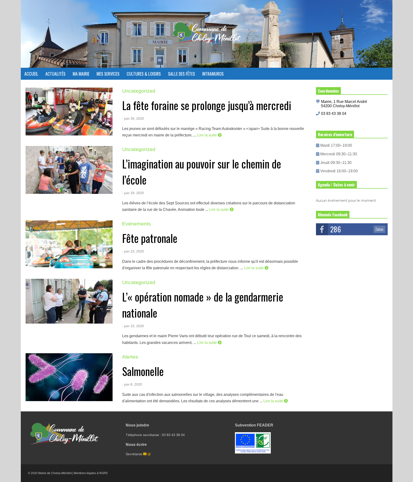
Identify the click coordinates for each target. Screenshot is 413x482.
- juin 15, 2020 (133, 326)
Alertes (130, 356)
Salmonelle (143, 371)
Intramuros (213, 74)
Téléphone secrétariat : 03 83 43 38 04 (155, 435)
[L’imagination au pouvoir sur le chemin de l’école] (69, 170)
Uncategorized (138, 91)
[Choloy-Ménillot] (206, 36)
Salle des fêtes (181, 74)
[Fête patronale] (69, 244)
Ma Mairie (81, 74)
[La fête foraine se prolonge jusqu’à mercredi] (69, 111)
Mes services (108, 74)
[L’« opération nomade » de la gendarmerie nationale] (69, 303)
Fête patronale (149, 238)
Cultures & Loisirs (144, 74)
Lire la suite (207, 135)
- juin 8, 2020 (132, 384)
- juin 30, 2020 (133, 118)
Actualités (55, 74)
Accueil (31, 74)
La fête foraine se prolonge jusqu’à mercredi (206, 105)
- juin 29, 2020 (133, 193)
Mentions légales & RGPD (91, 473)
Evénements (136, 223)
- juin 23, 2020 (133, 251)
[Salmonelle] (69, 377)
